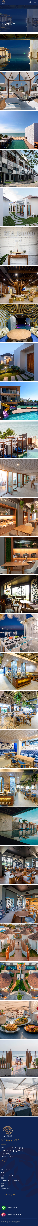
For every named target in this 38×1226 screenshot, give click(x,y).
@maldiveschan (13, 1207)
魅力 (2, 1186)
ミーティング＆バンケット (10, 1180)
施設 (2, 1178)
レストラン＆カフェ (8, 1175)
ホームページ (5, 1170)
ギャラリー (5, 1183)
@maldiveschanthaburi (15, 1214)
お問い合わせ (5, 1189)
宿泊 (2, 1172)
